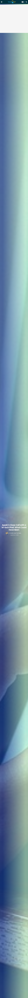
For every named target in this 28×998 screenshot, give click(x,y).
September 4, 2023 (14, 535)
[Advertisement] (14, 19)
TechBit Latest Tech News (15, 533)
